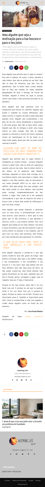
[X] (16, 67)
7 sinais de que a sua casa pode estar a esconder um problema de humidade (22, 422)
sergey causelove (33, 316)
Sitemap (38, 480)
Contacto (7, 480)
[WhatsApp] (26, 67)
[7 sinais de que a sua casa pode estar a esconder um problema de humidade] (22, 409)
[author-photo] (22, 367)
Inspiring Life (9, 61)
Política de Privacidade (19, 480)
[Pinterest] (21, 67)
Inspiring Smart (7, 417)
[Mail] (22, 380)
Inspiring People (7, 31)
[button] (3, 3)
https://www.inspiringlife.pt (22, 373)
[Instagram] (18, 380)
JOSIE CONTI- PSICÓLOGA (11, 471)
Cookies (30, 480)
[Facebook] (11, 67)
